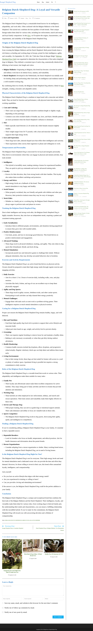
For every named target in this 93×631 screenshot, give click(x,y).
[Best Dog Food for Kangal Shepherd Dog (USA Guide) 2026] (70, 31)
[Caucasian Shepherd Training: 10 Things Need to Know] (70, 39)
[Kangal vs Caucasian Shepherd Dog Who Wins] (70, 195)
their (62, 86)
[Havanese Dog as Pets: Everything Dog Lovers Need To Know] (70, 84)
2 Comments (83, 26)
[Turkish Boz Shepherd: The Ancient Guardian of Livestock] (70, 183)
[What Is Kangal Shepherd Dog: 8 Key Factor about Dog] (70, 121)
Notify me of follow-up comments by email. (20, 608)
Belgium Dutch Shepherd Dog (15, 520)
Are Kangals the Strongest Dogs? (81, 55)
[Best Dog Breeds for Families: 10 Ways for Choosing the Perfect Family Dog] (70, 18)
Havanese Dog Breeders (79, 91)
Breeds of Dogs (26, 520)
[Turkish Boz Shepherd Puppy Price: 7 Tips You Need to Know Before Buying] (70, 176)
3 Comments (83, 142)
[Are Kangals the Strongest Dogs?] (70, 56)
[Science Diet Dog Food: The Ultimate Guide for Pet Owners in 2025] (70, 154)
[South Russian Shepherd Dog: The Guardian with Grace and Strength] (70, 208)
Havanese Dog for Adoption (80, 77)
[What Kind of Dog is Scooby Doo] (70, 189)
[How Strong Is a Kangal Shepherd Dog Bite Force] (70, 107)
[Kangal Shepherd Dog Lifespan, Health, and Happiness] (70, 140)
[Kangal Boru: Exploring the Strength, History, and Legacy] (70, 201)
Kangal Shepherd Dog (8, 2)
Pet (30, 18)
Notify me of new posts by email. (16, 612)
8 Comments (83, 129)
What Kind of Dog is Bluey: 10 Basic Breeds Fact (33, 554)
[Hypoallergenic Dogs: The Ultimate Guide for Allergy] (70, 72)
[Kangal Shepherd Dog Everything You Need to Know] (70, 127)
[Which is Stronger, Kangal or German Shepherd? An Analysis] (70, 214)
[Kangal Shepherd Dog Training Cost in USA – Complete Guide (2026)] (70, 24)
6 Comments (83, 135)
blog (29, 35)
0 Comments (37, 18)
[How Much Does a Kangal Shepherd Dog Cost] (70, 147)
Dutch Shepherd (36, 520)
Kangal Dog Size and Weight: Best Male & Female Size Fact (12, 571)
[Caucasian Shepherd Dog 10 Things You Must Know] (70, 49)
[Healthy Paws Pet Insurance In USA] (70, 12)
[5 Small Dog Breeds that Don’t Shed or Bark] (70, 134)
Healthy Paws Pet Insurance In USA (54, 554)
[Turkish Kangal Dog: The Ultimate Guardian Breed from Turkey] (70, 162)
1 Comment (83, 79)
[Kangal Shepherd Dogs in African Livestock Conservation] (70, 100)
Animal (22, 18)
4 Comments (83, 122)
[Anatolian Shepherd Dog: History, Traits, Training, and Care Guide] (70, 64)
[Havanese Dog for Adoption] (70, 78)
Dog (27, 18)
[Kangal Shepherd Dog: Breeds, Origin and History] (70, 114)
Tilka (5, 18)
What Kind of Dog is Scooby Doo (81, 188)
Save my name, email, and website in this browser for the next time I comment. (31, 603)
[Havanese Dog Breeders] (70, 92)
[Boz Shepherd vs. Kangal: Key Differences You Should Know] (70, 170)
